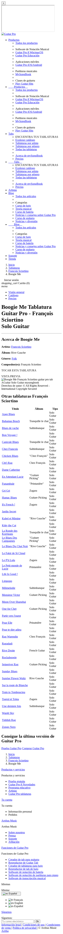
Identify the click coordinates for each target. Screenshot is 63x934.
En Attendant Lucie (12, 476)
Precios (19, 158)
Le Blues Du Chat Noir (15, 546)
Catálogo (13, 295)
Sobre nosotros (16, 832)
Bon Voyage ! (9, 435)
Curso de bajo (23, 205)
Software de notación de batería (25, 872)
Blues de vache (10, 428)
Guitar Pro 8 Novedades (21, 784)
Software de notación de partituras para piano (33, 875)
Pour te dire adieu (11, 629)
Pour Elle (7, 622)
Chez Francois (10, 448)
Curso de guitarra (24, 218)
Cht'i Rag (7, 462)
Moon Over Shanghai (14, 601)
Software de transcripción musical (27, 878)
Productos (13, 39)
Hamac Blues (9, 497)
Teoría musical (23, 208)
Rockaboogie (9, 657)
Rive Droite (8, 650)
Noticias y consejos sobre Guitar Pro (35, 215)
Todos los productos (26, 43)
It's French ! (8, 504)
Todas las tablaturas (26, 149)
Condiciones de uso (34, 924)
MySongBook (23, 74)
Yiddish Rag (9, 720)
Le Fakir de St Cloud (13, 553)
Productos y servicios (13, 769)
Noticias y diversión (26, 221)
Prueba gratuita (16, 781)
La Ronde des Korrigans (9, 532)
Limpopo (7, 581)
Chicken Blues (10, 455)
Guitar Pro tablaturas (19, 793)
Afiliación (13, 841)
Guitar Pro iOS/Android (28, 64)
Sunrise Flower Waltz (14, 678)
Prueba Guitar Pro (11, 748)
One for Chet (9, 608)
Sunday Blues (9, 671)
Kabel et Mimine (11, 518)
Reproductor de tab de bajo (23, 868)
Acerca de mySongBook (29, 155)
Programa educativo (19, 787)
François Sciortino (21, 346)
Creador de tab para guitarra (23, 859)
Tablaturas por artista (26, 143)
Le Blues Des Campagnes (9, 539)
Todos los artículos (25, 196)
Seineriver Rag (10, 664)
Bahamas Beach (11, 421)
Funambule (8, 483)
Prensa (12, 835)
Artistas (12, 190)
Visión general (16, 292)
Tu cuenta (6, 799)
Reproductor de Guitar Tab (23, 862)
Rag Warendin (10, 636)
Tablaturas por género (27, 146)
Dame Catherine (11, 469)
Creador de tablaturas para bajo (25, 865)
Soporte (12, 255)
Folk (14, 358)
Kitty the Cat (9, 525)
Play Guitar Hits (24, 83)
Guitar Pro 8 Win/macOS (29, 52)
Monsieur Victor (11, 594)
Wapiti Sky (8, 713)
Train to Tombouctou (13, 692)
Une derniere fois (11, 706)
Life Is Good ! (10, 574)
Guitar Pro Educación (27, 55)
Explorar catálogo (25, 139)
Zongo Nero (9, 726)
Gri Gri (6, 490)
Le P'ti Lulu (8, 560)
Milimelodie (8, 587)
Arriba (5, 930)
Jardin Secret (9, 511)
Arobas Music (9, 820)
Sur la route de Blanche (15, 685)
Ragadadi (7, 643)
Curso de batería (24, 211)
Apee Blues (8, 414)
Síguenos (6, 912)
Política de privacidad (25, 927)
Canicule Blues (10, 442)
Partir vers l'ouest (11, 615)
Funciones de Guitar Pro (14, 847)
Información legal (11, 924)
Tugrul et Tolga (10, 699)
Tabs (11, 133)
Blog (11, 193)
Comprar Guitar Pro (33, 748)
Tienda (12, 258)
